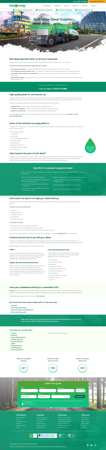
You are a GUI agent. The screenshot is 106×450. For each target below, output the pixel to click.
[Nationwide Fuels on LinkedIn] (91, 445)
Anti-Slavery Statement (60, 446)
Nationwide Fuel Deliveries (45, 10)
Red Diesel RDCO (37, 446)
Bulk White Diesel (20, 417)
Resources (75, 5)
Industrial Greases (41, 427)
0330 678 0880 (82, 1)
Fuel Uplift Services (62, 427)
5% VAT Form (30, 446)
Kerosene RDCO (45, 446)
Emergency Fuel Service (96, 1)
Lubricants (57, 5)
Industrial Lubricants (17, 339)
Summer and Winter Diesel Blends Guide (22, 310)
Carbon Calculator (85, 421)
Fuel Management (16, 347)
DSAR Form (23, 446)
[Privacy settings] (2, 447)
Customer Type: (80, 388)
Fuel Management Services (64, 419)
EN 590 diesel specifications (19, 307)
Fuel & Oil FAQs (85, 419)
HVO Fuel (13, 333)
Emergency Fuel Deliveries (64, 417)
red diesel (70, 114)
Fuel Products (46, 5)
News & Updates (85, 423)
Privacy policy (29, 402)
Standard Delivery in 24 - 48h (85, 10)
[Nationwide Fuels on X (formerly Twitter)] (95, 445)
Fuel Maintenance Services (64, 425)
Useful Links (85, 415)
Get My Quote (79, 396)
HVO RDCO (52, 446)
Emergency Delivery (16, 345)
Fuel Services (62, 415)
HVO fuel (11, 290)
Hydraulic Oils (40, 421)
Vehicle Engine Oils (41, 423)
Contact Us (94, 5)
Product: (23, 394)
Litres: (39, 394)
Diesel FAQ (14, 305)
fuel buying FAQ (61, 233)
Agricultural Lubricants (42, 417)
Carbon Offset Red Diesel (18, 337)
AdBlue (13, 343)
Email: (52, 394)
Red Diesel (14, 335)
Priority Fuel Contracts (17, 349)
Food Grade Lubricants (42, 419)
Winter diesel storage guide (18, 312)
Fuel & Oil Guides (85, 417)
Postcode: (41, 388)
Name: (22, 388)
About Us (84, 5)
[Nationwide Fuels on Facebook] (87, 445)
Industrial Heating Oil (17, 341)
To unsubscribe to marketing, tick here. (30, 404)
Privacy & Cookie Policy (14, 446)
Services (66, 5)
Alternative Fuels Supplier (65, 10)
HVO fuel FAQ (40, 296)
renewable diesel (16, 116)
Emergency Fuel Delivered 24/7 (23, 10)
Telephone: (60, 388)
